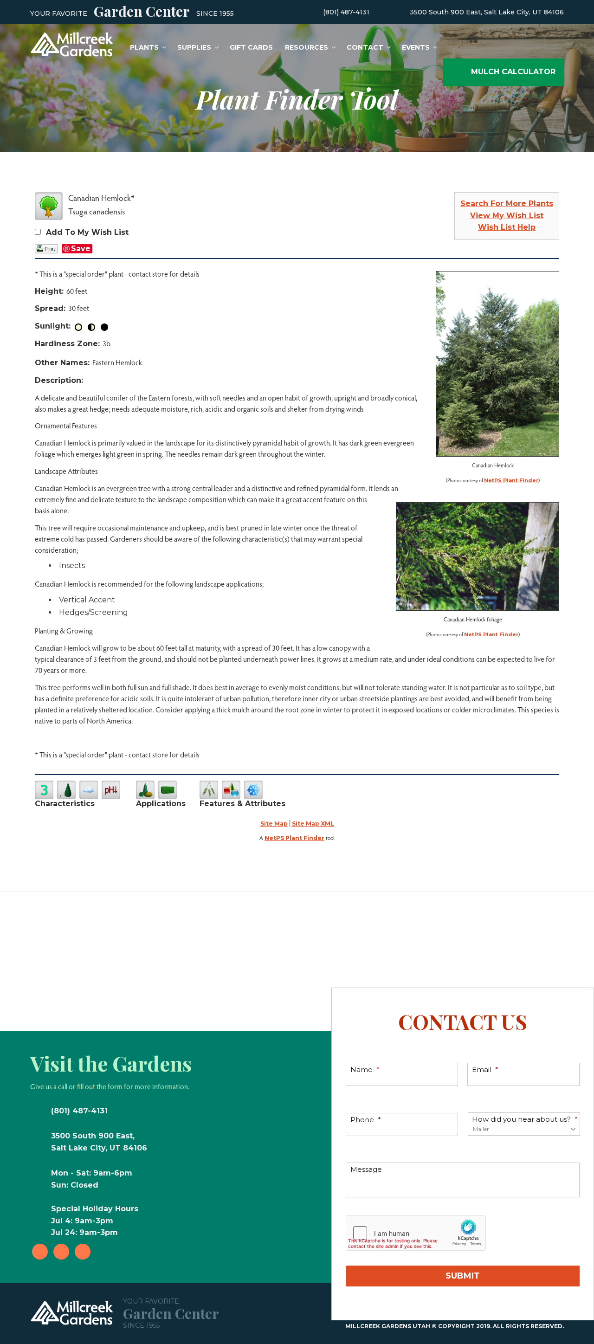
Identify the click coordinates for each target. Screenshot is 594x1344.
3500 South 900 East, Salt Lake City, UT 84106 (487, 12)
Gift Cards (251, 47)
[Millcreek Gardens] (72, 43)
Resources (306, 47)
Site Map (274, 823)
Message (366, 1169)
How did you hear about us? (525, 1119)
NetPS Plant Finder (511, 480)
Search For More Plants (506, 203)
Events (416, 47)
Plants (144, 47)
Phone (365, 1119)
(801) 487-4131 (346, 12)
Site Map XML (313, 823)
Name (365, 1069)
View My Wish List (506, 215)
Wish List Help (507, 227)
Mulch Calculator (513, 71)
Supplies (194, 47)
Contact (365, 47)
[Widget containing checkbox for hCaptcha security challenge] (416, 1233)
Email (485, 1069)
